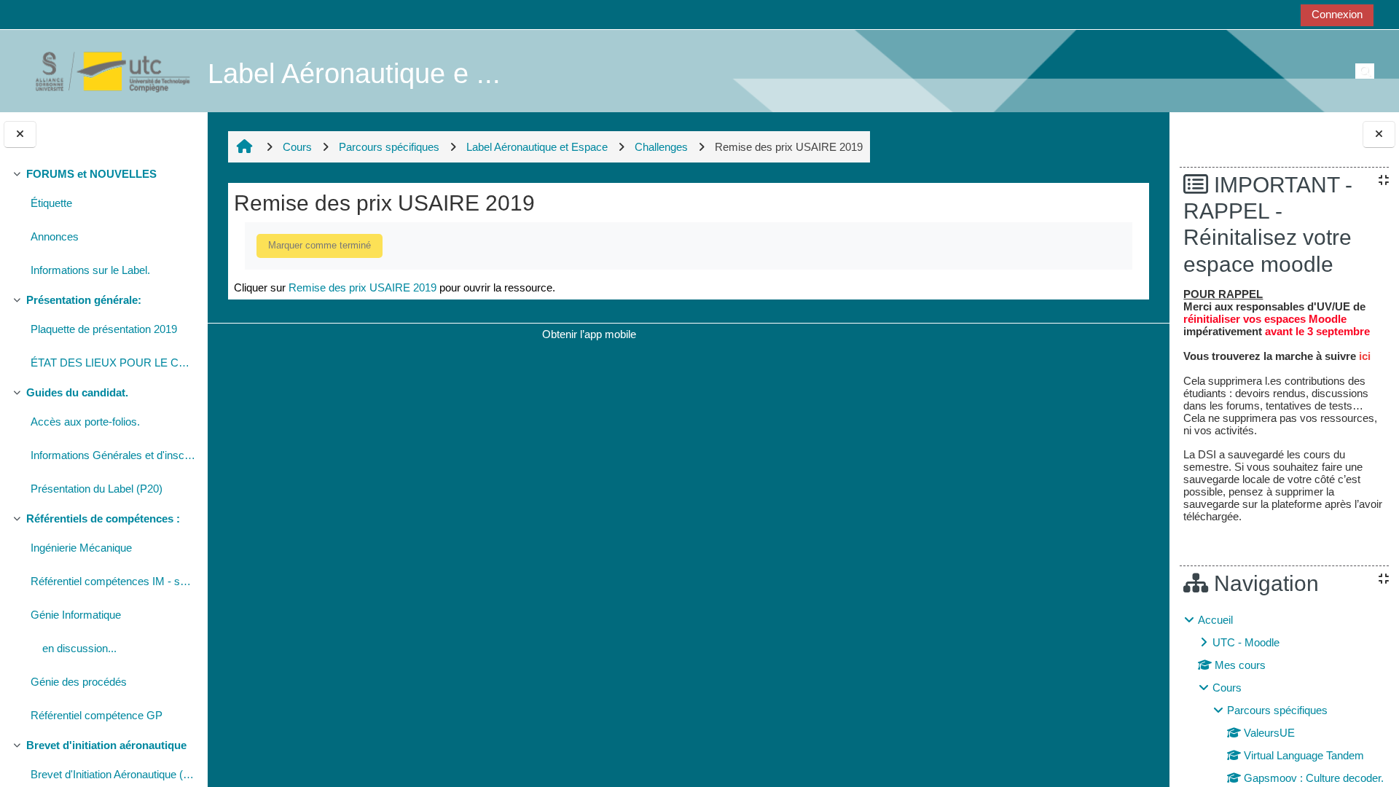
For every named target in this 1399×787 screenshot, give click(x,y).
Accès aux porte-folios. (85, 421)
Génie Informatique (76, 614)
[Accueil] (105, 70)
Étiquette (51, 203)
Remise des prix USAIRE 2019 (362, 287)
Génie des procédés (79, 682)
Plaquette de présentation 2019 (104, 329)
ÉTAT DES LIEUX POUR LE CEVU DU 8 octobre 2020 (113, 362)
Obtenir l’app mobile (589, 334)
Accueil (1215, 620)
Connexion (1337, 14)
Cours (1227, 687)
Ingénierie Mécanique (81, 547)
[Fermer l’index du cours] (20, 134)
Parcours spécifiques (1277, 710)
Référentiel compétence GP (96, 715)
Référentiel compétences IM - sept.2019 (113, 581)
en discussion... (79, 648)
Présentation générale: (83, 300)
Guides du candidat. (77, 392)
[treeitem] (103, 224)
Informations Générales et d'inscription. (113, 455)
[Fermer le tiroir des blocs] (1379, 134)
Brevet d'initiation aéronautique (106, 745)
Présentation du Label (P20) (96, 488)
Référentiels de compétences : (103, 518)
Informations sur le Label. (90, 270)
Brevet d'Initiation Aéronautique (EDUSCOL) (113, 774)
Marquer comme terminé (319, 245)
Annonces (55, 236)
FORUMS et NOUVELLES (91, 174)
